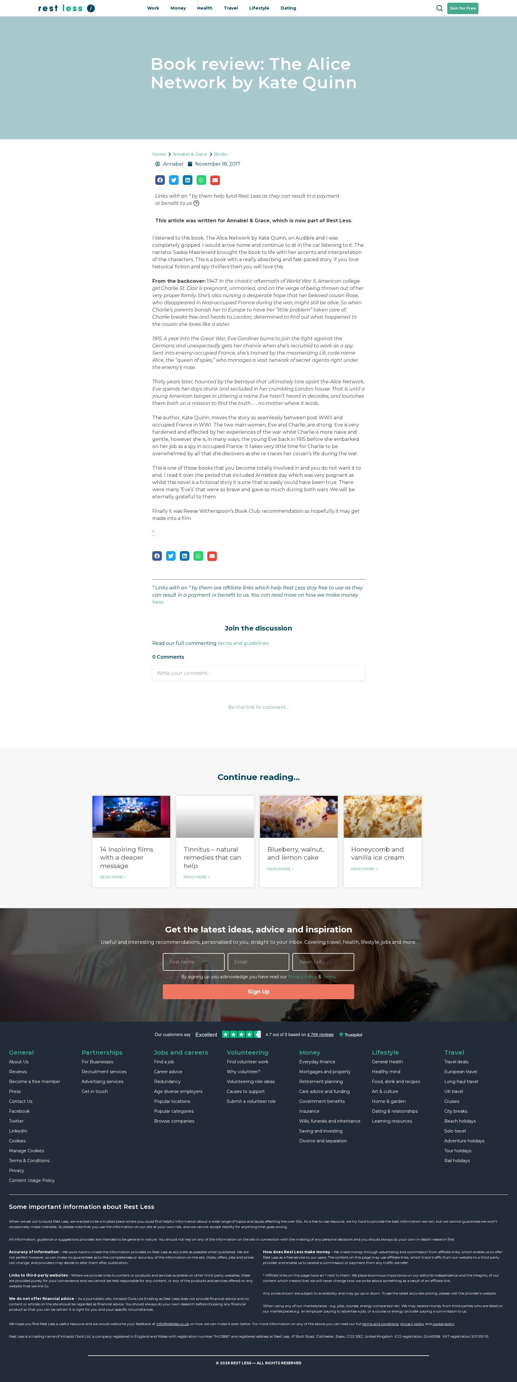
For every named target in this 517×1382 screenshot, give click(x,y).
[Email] (215, 180)
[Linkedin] (187, 180)
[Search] (439, 8)
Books (220, 154)
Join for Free (463, 8)
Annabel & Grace (190, 154)
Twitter (16, 1121)
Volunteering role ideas (251, 1081)
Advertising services (102, 1081)
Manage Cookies (26, 1150)
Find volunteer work (247, 1062)
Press (15, 1091)
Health (204, 8)
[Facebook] (160, 180)
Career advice (168, 1071)
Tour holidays (457, 1150)
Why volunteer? (243, 1071)
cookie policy (443, 1323)
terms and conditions (380, 1323)
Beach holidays (460, 1121)
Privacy (16, 1170)
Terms (329, 976)
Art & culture (385, 1091)
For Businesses (97, 1062)
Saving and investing (321, 1131)
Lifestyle (259, 8)
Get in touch (95, 1091)
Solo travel (455, 1131)
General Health (387, 1062)
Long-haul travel (461, 1081)
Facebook (19, 1111)
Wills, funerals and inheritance (330, 1121)
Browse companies (174, 1121)
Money (178, 8)
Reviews (18, 1071)
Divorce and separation (323, 1141)
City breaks (455, 1111)
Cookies (17, 1141)
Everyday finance (317, 1062)
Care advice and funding (324, 1091)
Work (153, 8)
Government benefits (322, 1101)
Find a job (164, 1062)
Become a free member (34, 1081)
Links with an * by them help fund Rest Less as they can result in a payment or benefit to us (247, 199)
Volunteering (247, 1052)
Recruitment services (104, 1071)
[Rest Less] (88, 8)
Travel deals (456, 1062)
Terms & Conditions (29, 1160)
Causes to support (246, 1091)
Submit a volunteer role (251, 1101)
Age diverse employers (178, 1091)
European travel (460, 1071)
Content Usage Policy (32, 1180)
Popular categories (174, 1111)
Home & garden (389, 1101)
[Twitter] (174, 180)
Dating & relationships (395, 1111)
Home (159, 154)
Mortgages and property (325, 1071)
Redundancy (167, 1081)
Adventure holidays (464, 1141)
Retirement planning (321, 1081)
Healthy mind (386, 1071)
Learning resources (392, 1121)
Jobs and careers (181, 1052)
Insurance (309, 1111)
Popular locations (172, 1101)
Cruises (451, 1101)
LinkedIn (18, 1131)
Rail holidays (457, 1160)
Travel (231, 8)
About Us (18, 1062)
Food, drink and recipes (396, 1081)
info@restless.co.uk (172, 1323)
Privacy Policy (302, 976)
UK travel (453, 1091)
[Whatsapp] (201, 180)
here (157, 602)
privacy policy (412, 1323)
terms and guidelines (243, 643)
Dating (288, 8)
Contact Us (20, 1101)
